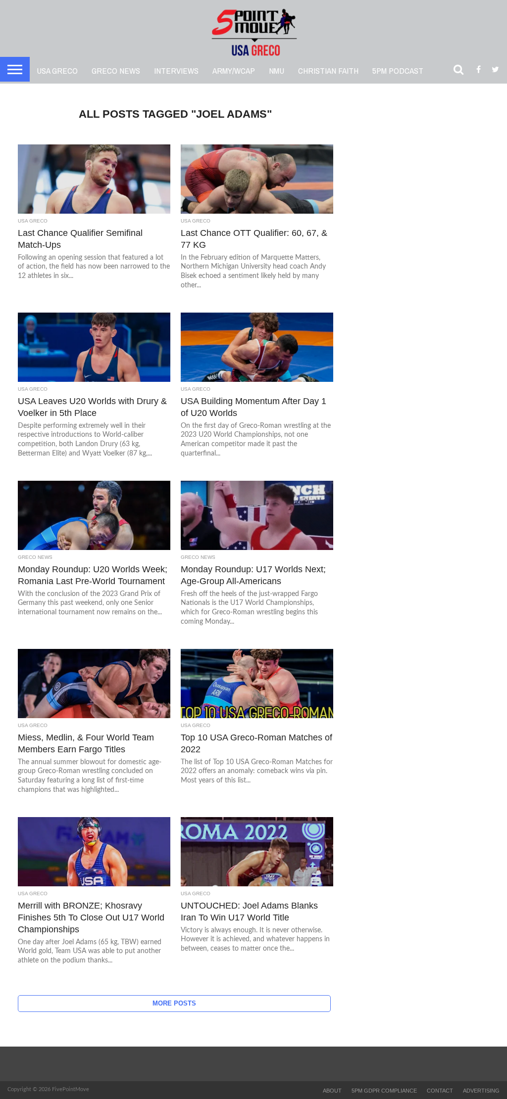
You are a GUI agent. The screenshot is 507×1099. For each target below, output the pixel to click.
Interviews (176, 70)
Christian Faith (328, 70)
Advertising (481, 1091)
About (332, 1091)
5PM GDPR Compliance (384, 1091)
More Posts (174, 1003)
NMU (276, 70)
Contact (440, 1091)
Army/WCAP (233, 70)
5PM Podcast (397, 70)
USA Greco (57, 70)
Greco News (116, 70)
